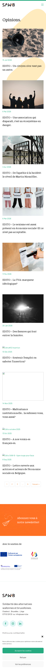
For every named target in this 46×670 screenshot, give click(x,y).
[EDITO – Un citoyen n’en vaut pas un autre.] (23, 42)
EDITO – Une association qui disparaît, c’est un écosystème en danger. (21, 121)
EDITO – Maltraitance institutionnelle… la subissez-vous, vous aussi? (22, 412)
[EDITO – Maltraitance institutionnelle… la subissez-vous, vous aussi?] (23, 386)
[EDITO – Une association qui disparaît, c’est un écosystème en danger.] (23, 94)
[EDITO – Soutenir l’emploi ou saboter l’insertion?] (23, 347)
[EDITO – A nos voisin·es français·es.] (23, 429)
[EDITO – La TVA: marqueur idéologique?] (23, 256)
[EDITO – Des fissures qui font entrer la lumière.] (23, 308)
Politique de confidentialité (13, 633)
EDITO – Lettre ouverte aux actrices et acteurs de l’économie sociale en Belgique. (21, 469)
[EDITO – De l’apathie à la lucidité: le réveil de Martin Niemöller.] (23, 150)
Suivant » (35, 484)
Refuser (23, 657)
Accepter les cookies (23, 651)
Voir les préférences (23, 664)
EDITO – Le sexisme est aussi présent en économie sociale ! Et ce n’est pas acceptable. (23, 228)
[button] (42, 636)
